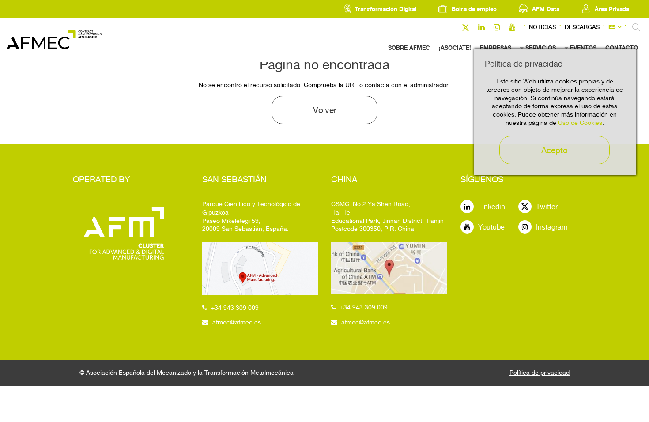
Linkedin (491, 207)
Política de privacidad (539, 372)
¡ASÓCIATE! (455, 47)
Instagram (552, 227)
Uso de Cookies (580, 122)
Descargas (582, 27)
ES (611, 27)
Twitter (547, 207)
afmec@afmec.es (236, 322)
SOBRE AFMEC (409, 47)
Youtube (491, 227)
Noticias (542, 27)
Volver (324, 110)
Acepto (554, 150)
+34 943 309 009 (235, 307)
